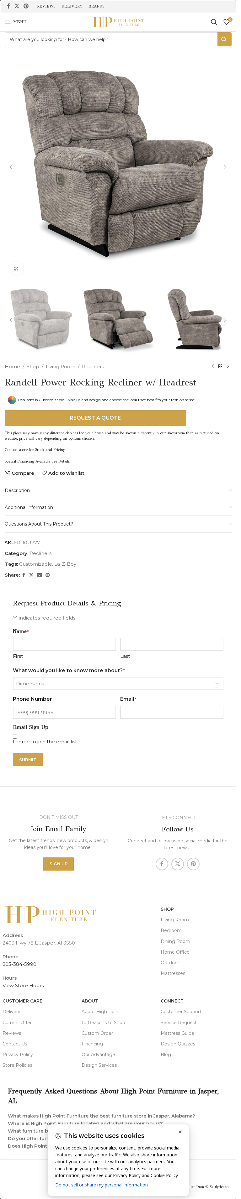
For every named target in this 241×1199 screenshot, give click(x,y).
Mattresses (173, 973)
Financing (92, 1044)
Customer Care (22, 1001)
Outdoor (170, 963)
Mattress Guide (177, 1033)
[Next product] (228, 366)
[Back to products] (220, 366)
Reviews (12, 1033)
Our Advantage (98, 1054)
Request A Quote (95, 418)
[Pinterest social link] (25, 6)
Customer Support (181, 1011)
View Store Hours (23, 985)
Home (12, 366)
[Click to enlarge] (16, 268)
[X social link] (16, 6)
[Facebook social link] (8, 6)
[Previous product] (213, 366)
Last (125, 656)
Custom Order (97, 1033)
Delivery (11, 1011)
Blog (166, 1054)
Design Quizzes (178, 1044)
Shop (33, 366)
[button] (11, 167)
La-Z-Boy (65, 564)
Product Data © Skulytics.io (204, 1187)
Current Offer (17, 1022)
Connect (172, 1001)
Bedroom (171, 930)
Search (224, 39)
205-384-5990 (19, 964)
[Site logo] (118, 21)
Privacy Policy (18, 1054)
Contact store (16, 450)
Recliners (93, 366)
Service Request (179, 1022)
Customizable (35, 564)
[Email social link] (39, 575)
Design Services (99, 1065)
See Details (60, 461)
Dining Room (175, 941)
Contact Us (15, 1044)
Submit (27, 759)
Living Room (60, 366)
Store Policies (17, 1065)
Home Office (175, 952)
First (18, 656)
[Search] (214, 22)
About (90, 1001)
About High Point (101, 1011)
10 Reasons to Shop (103, 1022)
